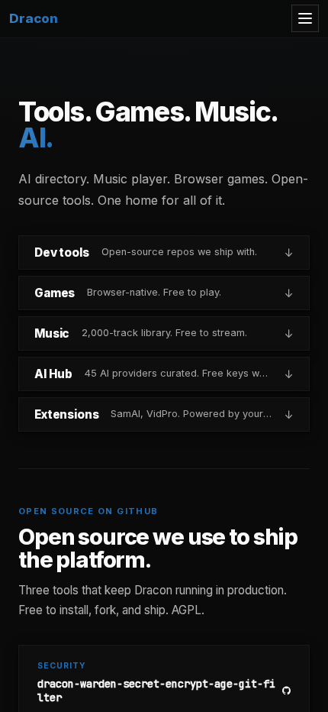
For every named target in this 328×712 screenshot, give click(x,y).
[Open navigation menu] (305, 18)
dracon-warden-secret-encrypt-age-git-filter (156, 690)
